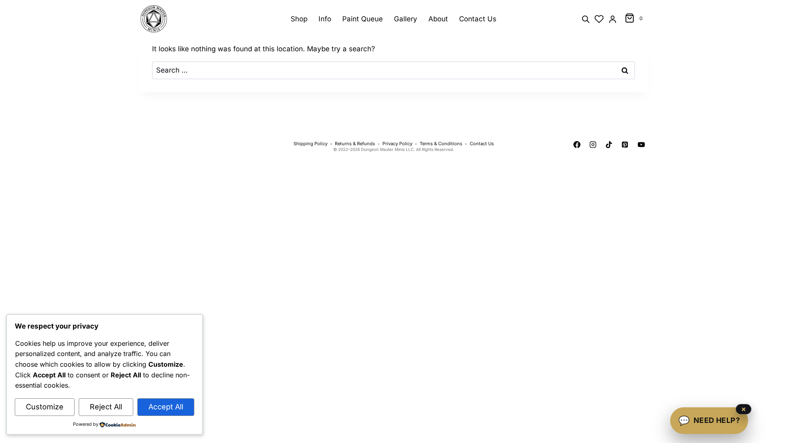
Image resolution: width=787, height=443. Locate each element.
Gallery (405, 19)
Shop (299, 19)
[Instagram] (593, 145)
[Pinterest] (625, 145)
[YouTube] (641, 145)
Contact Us (477, 19)
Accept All (165, 406)
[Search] (585, 18)
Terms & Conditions (441, 144)
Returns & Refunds (355, 144)
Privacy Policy (397, 144)
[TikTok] (609, 145)
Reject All (106, 406)
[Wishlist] (599, 19)
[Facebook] (577, 145)
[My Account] (612, 19)
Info (324, 19)
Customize (45, 406)
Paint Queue (362, 19)
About (438, 19)
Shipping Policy (310, 144)
